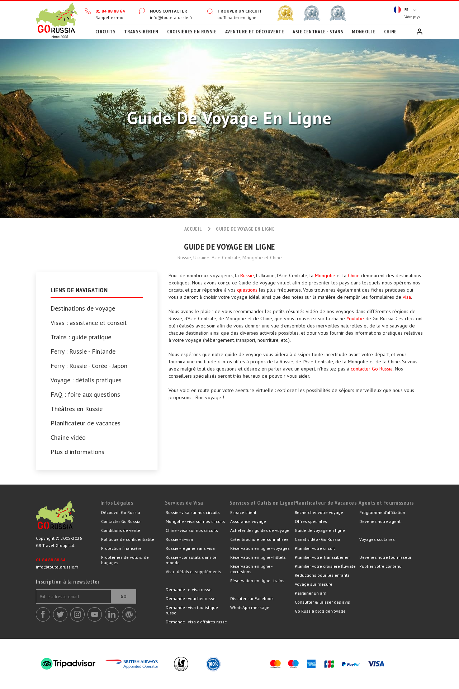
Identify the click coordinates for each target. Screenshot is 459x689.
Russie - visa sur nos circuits (193, 512)
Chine (390, 31)
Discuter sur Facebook (252, 598)
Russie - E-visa (179, 539)
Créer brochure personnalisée (259, 539)
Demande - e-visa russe (189, 589)
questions (247, 290)
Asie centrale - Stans (318, 31)
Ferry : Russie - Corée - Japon (89, 365)
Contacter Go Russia (121, 521)
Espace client (419, 31)
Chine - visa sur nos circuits (192, 530)
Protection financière (121, 548)
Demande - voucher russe (191, 598)
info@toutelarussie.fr (171, 17)
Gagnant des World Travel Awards (285, 13)
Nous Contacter (168, 11)
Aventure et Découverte (254, 31)
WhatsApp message (249, 607)
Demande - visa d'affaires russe (196, 621)
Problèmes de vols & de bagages (125, 559)
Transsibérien (141, 31)
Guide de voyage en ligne (320, 530)
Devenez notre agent (380, 521)
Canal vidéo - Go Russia (317, 539)
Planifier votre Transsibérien (322, 557)
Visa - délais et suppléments (193, 571)
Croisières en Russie (192, 31)
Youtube (355, 318)
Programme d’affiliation (382, 512)
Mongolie (363, 31)
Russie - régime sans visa (190, 548)
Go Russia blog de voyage (320, 611)
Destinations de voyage (83, 308)
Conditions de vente (120, 530)
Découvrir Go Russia (120, 512)
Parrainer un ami (311, 593)
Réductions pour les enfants (322, 575)
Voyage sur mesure (313, 584)
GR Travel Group (68, 517)
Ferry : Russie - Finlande (83, 351)
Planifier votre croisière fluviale (325, 566)
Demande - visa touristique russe (192, 610)
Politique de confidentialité (127, 539)
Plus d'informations (77, 452)
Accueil (56, 20)
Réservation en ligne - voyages (260, 548)
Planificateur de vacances (85, 423)
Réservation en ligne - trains (257, 580)
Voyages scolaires (377, 539)
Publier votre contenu (380, 566)
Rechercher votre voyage (319, 512)
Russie (247, 275)
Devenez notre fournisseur (385, 557)
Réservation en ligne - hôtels (258, 557)
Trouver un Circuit (239, 11)
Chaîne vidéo (68, 437)
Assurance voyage (248, 521)
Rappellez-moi (109, 17)
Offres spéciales (311, 521)
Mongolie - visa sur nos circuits (195, 521)
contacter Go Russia (372, 368)
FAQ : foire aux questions (85, 394)
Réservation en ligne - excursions (251, 568)
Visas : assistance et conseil (89, 322)
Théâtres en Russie (77, 408)
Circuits (105, 31)
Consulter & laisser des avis (322, 602)
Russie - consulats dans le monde (191, 559)
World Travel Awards (312, 13)
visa (407, 297)
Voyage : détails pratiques (86, 380)
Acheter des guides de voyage (259, 530)
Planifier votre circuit (315, 548)
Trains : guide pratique (81, 337)
